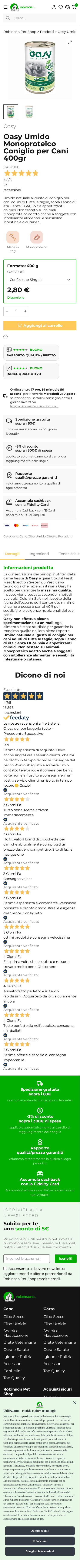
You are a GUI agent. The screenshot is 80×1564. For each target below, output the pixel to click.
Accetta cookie (40, 1530)
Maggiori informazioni (40, 1551)
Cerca (7, 18)
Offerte (52, 536)
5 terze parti (21, 1416)
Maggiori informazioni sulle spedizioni (34, 406)
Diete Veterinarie (19, 1342)
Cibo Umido (37, 536)
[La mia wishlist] (61, 7)
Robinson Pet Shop (16, 1391)
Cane (23, 536)
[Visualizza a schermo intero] (70, 42)
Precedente (13, 734)
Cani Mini (12, 1371)
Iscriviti (65, 1259)
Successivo (33, 734)
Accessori (12, 1364)
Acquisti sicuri (57, 1389)
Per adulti (65, 536)
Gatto (49, 1309)
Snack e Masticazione (16, 1333)
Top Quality (14, 1378)
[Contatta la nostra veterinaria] (67, 7)
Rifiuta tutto (40, 1541)
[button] (74, 1402)
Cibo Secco (13, 1317)
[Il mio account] (54, 7)
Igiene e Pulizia (18, 1357)
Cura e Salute (16, 1350)
